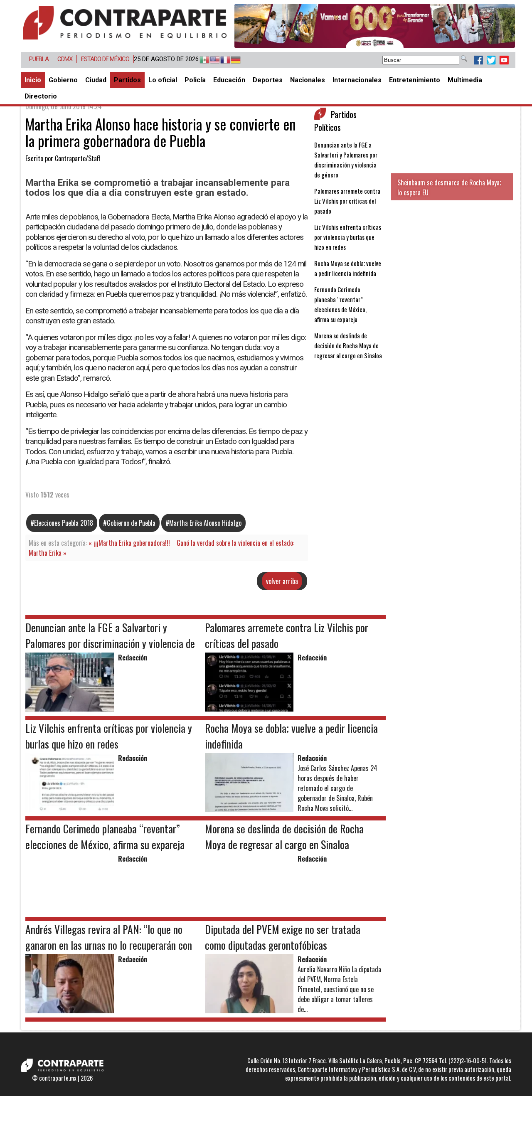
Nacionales (307, 80)
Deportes (268, 80)
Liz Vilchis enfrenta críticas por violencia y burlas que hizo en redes (347, 236)
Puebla (39, 59)
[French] (221, 60)
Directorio (41, 96)
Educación (229, 80)
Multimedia (465, 80)
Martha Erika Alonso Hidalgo (205, 523)
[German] (232, 60)
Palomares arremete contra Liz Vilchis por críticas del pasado (347, 200)
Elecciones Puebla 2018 (63, 523)
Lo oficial (162, 80)
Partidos (127, 80)
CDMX (64, 59)
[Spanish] (200, 60)
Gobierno (63, 80)
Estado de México (105, 59)
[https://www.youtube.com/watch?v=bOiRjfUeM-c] (374, 26)
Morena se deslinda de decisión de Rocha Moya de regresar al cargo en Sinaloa (348, 345)
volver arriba (282, 581)
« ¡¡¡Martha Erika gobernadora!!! (129, 543)
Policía (195, 80)
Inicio (33, 80)
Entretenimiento (414, 80)
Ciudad (95, 80)
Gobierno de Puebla (131, 523)
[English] (211, 60)
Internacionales (357, 80)
